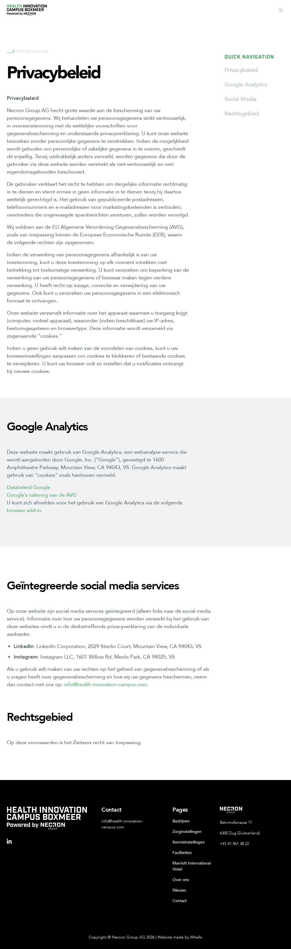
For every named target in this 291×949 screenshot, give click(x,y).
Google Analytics (246, 84)
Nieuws (179, 890)
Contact (179, 900)
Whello (196, 937)
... (9, 52)
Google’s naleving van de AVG (42, 495)
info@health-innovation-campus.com (105, 684)
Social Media (241, 99)
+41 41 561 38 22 (234, 843)
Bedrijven (181, 821)
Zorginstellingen (186, 831)
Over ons (180, 879)
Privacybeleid (241, 70)
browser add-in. (25, 510)
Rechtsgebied (242, 113)
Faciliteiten (182, 852)
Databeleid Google (28, 487)
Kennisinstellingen (188, 842)
